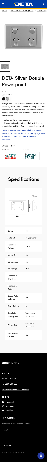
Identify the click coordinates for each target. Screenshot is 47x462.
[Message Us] (40, 455)
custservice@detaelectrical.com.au (15, 389)
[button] (3, 98)
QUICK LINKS (10, 363)
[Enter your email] (42, 430)
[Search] (43, 4)
